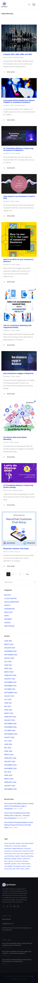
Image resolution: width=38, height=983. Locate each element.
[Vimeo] (18, 906)
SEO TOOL (16, 868)
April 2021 (8, 710)
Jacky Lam (17, 551)
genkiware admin (18, 57)
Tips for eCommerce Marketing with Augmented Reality (17, 326)
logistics (17, 856)
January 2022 (9, 679)
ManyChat (8, 612)
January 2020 (9, 761)
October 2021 (9, 689)
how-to (31, 853)
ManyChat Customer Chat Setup (16, 548)
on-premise (17, 861)
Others (7, 622)
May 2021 (7, 706)
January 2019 (9, 785)
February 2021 (10, 717)
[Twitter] (7, 906)
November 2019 (10, 768)
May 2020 (7, 748)
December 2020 (10, 723)
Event (14, 853)
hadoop (26, 853)
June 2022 (8, 665)
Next (27, 574)
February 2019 (10, 782)
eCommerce (7, 851)
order (18, 863)
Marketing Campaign (10, 858)
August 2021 (9, 696)
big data (18, 843)
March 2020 (8, 754)
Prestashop (9, 626)
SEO (10, 868)
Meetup (19, 858)
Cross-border (16, 846)
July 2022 (8, 661)
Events (7, 605)
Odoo (6, 615)
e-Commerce (27, 848)
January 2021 (9, 720)
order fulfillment (8, 866)
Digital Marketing (11, 602)
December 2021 (10, 682)
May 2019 (7, 772)
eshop (10, 853)
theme (22, 868)
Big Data (7, 595)
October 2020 (9, 730)
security (6, 868)
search (29, 866)
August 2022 (9, 658)
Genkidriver (9, 609)
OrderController (25, 863)
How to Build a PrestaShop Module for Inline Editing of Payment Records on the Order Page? (18, 825)
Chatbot (31, 843)
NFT (28, 858)
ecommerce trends (27, 851)
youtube (27, 868)
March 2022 (8, 672)
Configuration (8, 846)
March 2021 (8, 713)
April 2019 (8, 775)
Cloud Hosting (10, 598)
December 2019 (10, 765)
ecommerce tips (16, 851)
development (8, 848)
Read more (11, 72)
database (24, 846)
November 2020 (10, 727)
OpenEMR (8, 619)
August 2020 (9, 737)
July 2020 (8, 741)
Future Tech (20, 853)
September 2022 (10, 654)
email (5, 853)
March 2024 (8, 644)
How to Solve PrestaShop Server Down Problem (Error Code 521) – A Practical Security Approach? (17, 815)
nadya (18, 153)
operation (14, 863)
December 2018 (10, 789)
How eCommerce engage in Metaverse (18, 373)
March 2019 (8, 779)
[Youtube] (14, 906)
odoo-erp (11, 861)
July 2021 (8, 699)
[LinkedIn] (11, 906)
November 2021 (10, 686)
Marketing (30, 856)
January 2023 (9, 648)
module (24, 858)
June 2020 (8, 744)
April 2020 (8, 751)
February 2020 (10, 758)
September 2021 (10, 692)
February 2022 (10, 675)
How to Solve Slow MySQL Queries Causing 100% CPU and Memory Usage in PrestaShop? (18, 806)
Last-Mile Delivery (9, 856)
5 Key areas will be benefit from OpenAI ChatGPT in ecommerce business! (18, 101)
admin (6, 843)
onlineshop (25, 861)
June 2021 (8, 703)
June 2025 (8, 641)
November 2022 (10, 651)
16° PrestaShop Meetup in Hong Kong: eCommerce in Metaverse (18, 149)
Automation (12, 843)
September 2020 (10, 734)
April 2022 (8, 668)
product (23, 866)
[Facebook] (3, 906)
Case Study (24, 843)
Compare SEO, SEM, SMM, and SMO (17, 54)
